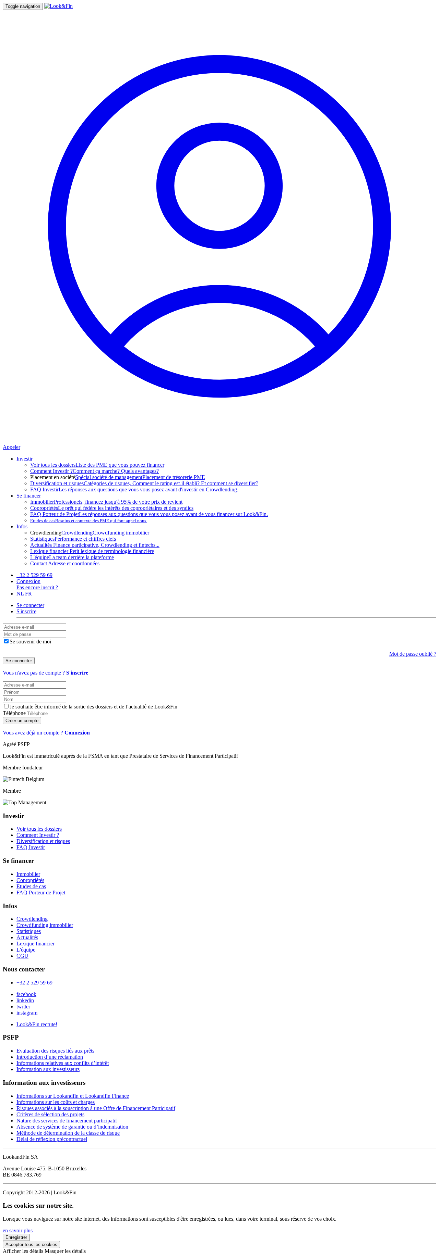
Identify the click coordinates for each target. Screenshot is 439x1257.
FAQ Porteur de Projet (40, 892)
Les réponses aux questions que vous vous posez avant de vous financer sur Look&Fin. (149, 514)
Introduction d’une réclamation (49, 1057)
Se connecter (18, 660)
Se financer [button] (28, 496)
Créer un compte (21, 720)
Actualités (27, 937)
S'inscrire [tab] (26, 611)
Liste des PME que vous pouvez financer (97, 465)
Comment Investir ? (37, 835)
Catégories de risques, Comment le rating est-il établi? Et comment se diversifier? (144, 483)
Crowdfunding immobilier (121, 533)
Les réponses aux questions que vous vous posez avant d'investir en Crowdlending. (134, 489)
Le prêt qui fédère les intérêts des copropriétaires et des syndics (111, 508)
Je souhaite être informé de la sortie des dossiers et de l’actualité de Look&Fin (93, 706)
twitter (23, 1006)
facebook (26, 994)
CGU (22, 956)
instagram (26, 1013)
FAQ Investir (30, 847)
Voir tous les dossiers (39, 829)
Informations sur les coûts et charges (55, 1102)
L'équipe (25, 950)
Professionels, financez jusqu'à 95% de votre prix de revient (106, 502)
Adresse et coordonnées (64, 563)
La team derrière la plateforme (72, 557)
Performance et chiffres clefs (73, 539)
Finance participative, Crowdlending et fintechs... (94, 545)
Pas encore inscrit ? (37, 587)
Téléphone (14, 713)
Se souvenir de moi (30, 641)
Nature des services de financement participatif (66, 1120)
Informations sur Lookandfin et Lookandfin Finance (72, 1096)
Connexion (28, 581)
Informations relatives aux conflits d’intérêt (62, 1063)
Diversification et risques (43, 841)
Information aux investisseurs (48, 1069)
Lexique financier (35, 943)
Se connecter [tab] (30, 605)
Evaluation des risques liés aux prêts (55, 1051)
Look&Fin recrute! (36, 1024)
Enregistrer (16, 1237)
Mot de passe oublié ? (412, 654)
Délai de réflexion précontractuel (51, 1139)
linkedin (25, 1000)
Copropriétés (30, 880)
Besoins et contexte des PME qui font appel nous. (88, 520)
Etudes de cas (31, 886)
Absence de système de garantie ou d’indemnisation (72, 1127)
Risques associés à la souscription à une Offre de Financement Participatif (95, 1108)
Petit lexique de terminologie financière (92, 551)
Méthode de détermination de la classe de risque (68, 1133)
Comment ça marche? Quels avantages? (94, 471)
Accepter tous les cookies (31, 1244)
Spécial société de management (108, 477)
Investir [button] (24, 459)
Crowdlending (77, 533)
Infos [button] (21, 526)
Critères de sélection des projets (50, 1114)
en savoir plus (18, 1230)
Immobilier (28, 874)
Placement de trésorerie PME (173, 477)
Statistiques (28, 931)
